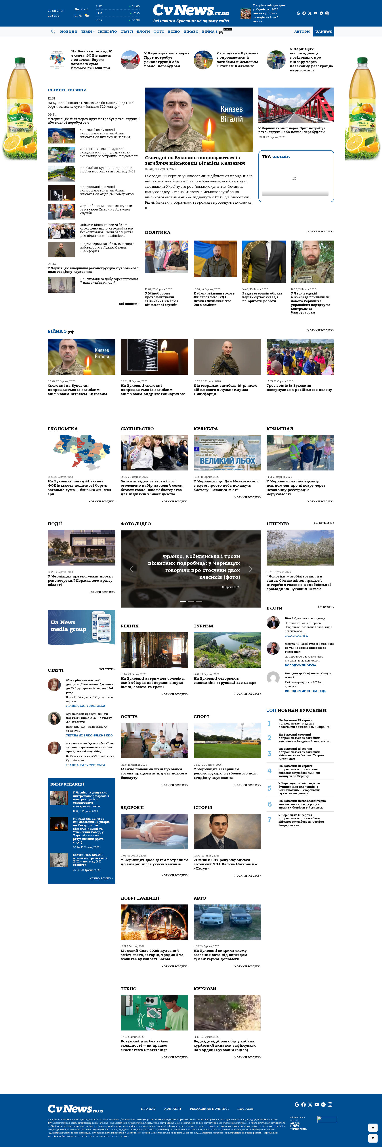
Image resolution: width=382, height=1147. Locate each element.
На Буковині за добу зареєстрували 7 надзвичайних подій (109, 281)
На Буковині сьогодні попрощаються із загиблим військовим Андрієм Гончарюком (107, 190)
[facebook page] (304, 13)
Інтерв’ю (107, 32)
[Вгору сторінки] (373, 1128)
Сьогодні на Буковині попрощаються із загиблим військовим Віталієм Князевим (105, 133)
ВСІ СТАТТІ (107, 669)
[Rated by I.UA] (327, 1119)
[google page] (298, 13)
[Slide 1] (183, 601)
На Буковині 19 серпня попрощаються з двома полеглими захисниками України (304, 724)
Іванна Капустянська (85, 705)
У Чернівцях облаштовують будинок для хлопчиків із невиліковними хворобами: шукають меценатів (299, 788)
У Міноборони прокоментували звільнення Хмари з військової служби (106, 209)
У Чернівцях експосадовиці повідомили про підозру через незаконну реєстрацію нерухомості (109, 152)
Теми (86, 32)
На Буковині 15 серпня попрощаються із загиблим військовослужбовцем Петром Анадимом (301, 754)
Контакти (172, 1109)
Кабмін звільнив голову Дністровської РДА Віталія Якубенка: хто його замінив (214, 299)
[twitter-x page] (309, 13)
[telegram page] (321, 13)
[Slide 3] (199, 601)
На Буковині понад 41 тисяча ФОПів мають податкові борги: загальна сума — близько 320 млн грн (91, 104)
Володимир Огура (300, 665)
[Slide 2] (191, 601)
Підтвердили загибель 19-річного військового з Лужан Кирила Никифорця (107, 247)
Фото (158, 32)
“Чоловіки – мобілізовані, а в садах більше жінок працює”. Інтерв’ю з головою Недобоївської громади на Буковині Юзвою (299, 582)
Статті (126, 32)
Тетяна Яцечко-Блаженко (89, 735)
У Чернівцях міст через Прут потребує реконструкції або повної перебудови (94, 120)
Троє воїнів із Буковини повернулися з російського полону (299, 388)
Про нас (148, 1109)
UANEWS (323, 32)
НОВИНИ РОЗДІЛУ (320, 231)
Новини (68, 32)
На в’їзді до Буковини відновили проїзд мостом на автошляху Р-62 (108, 169)
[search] (53, 31)
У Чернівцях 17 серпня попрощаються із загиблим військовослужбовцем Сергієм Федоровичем (301, 820)
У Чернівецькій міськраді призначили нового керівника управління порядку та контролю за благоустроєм (310, 303)
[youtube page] (315, 13)
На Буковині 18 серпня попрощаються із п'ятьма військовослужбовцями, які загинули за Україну (299, 771)
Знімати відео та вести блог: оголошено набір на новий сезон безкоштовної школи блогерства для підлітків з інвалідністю (107, 230)
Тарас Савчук (296, 635)
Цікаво (191, 32)
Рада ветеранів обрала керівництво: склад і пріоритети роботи (262, 297)
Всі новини (129, 304)
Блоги (143, 32)
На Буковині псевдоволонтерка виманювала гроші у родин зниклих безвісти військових (302, 804)
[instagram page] (327, 13)
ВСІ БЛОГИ (326, 607)
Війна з (217, 31)
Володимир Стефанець (305, 691)
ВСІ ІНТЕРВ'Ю (324, 523)
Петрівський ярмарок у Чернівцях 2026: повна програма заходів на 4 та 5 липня (269, 13)
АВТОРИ (302, 32)
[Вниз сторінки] (373, 1138)
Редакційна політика (209, 1109)
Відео (174, 32)
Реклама (245, 1109)
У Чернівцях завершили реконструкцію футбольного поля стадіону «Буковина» (93, 270)
